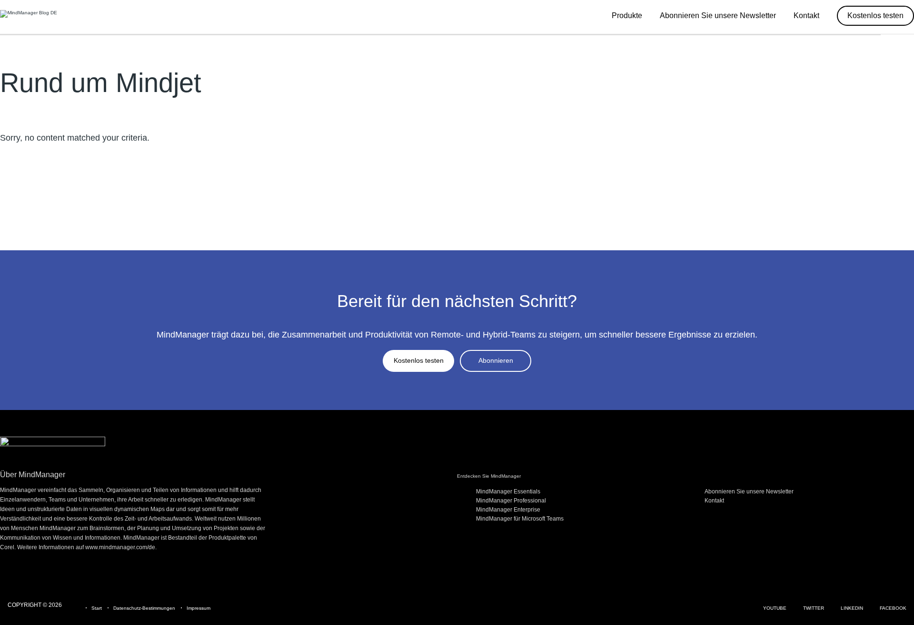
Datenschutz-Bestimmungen (144, 608)
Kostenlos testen (419, 360)
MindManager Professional (511, 500)
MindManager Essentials (508, 491)
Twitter (813, 608)
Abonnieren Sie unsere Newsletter (749, 491)
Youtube (774, 608)
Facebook (893, 608)
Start (96, 608)
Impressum (198, 608)
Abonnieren (495, 360)
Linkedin (852, 608)
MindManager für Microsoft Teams (520, 518)
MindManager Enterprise (508, 509)
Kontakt (714, 500)
